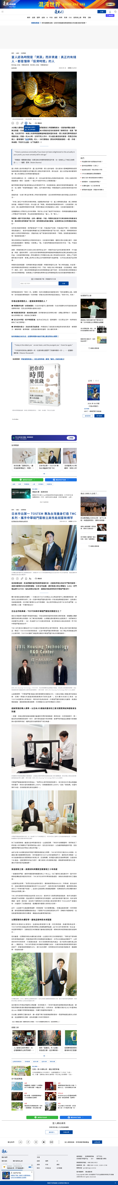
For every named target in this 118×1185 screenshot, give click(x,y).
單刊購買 (99, 416)
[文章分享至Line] (12, 123)
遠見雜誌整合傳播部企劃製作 (19, 521)
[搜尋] (115, 11)
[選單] (2, 11)
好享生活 (60, 1093)
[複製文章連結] (22, 123)
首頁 (12, 53)
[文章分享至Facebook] (17, 123)
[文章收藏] (26, 123)
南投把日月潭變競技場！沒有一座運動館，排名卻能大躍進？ (33, 1107)
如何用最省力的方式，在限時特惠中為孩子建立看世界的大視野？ (35, 336)
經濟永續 (35, 1061)
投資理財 (23, 53)
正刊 (90, 380)
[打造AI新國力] (94, 392)
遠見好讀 (14, 68)
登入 (26, 130)
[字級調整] (30, 123)
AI (47, 17)
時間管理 (26, 484)
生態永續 (44, 1061)
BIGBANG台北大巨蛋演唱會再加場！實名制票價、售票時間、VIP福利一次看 (67, 1096)
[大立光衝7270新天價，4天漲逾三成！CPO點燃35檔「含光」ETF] (50, 1106)
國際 (38, 17)
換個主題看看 (94, 348)
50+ (92, 1159)
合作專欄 (59, 1168)
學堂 (84, 17)
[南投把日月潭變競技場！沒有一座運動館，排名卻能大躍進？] (17, 1106)
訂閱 (101, 12)
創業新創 (23, 510)
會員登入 (52, 1132)
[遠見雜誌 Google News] (51, 1142)
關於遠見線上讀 (17, 1161)
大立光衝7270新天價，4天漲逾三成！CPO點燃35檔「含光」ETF (67, 1107)
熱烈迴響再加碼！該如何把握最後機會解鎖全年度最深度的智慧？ (64, 23)
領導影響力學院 (101, 1159)
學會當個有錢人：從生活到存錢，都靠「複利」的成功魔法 (42, 359)
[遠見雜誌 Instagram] (36, 1142)
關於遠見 (4, 1161)
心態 (34, 484)
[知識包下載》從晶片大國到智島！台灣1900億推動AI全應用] (6, 1175)
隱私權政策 (88, 1172)
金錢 (14, 484)
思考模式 (41, 484)
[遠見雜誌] (59, 11)
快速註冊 (66, 1132)
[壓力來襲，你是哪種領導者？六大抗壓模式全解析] (17, 1096)
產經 (55, 17)
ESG (70, 17)
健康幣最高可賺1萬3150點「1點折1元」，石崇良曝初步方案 (67, 1086)
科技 (51, 17)
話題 (33, 17)
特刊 (97, 380)
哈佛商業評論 (89, 1156)
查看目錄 (88, 416)
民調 (65, 17)
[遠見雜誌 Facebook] (28, 1142)
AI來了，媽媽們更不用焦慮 (92, 411)
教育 (60, 17)
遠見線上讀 (77, 17)
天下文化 (99, 1156)
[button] (74, 456)
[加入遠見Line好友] (20, 1142)
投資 (27, 139)
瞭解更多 (110, 4)
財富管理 (49, 484)
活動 (89, 17)
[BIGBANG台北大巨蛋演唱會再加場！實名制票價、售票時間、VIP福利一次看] (50, 1096)
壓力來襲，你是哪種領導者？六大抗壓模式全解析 (33, 1096)
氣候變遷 (27, 1061)
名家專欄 (86, 409)
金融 (43, 17)
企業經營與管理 (17, 1061)
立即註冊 (97, 1142)
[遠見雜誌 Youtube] (44, 1142)
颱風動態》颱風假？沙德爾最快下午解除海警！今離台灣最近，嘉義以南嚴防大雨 (33, 1086)
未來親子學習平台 (82, 1159)
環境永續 (52, 1061)
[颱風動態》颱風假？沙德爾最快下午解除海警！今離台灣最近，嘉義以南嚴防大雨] (17, 1086)
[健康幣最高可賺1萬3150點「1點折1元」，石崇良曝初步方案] (50, 1086)
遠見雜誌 (79, 1156)
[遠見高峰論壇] (9, 4)
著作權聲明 (80, 1172)
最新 (28, 17)
